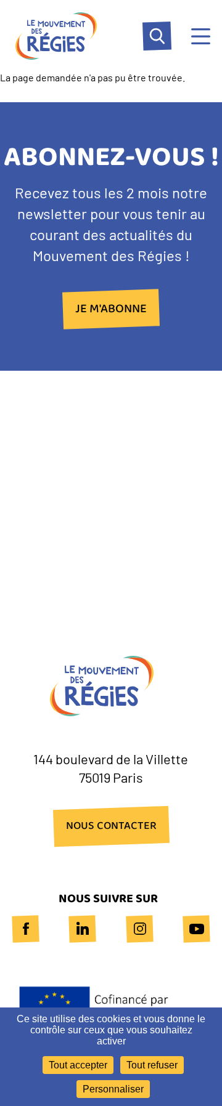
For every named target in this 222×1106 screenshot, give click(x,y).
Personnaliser (113, 1089)
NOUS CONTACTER (111, 826)
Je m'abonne (111, 309)
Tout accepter (78, 1065)
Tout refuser (152, 1065)
